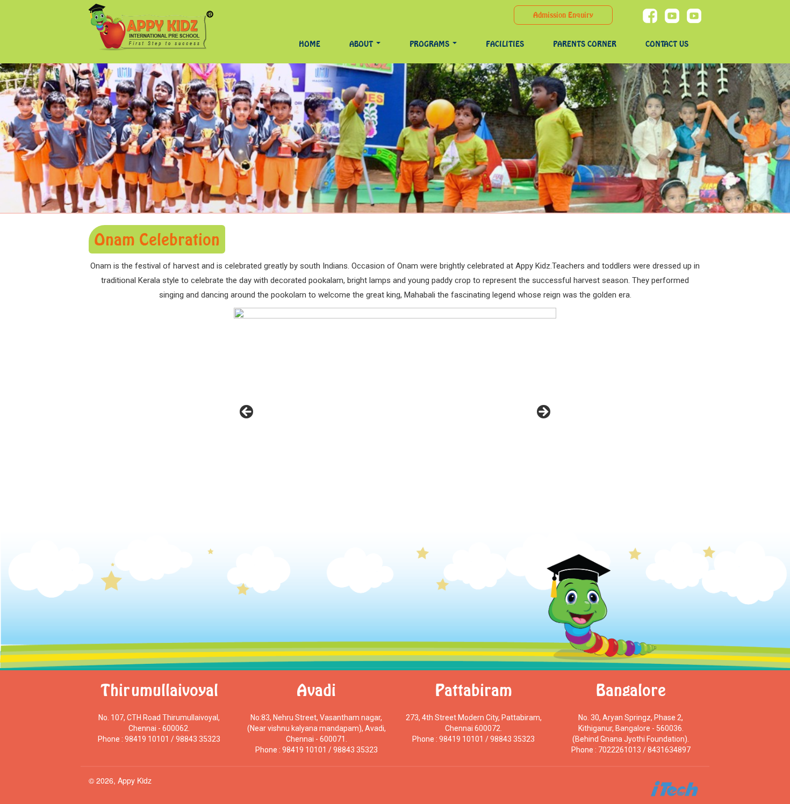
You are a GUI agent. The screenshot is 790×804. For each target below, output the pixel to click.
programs (430, 43)
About (362, 43)
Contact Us (666, 43)
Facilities (505, 43)
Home (309, 43)
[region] (395, 415)
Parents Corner (584, 43)
